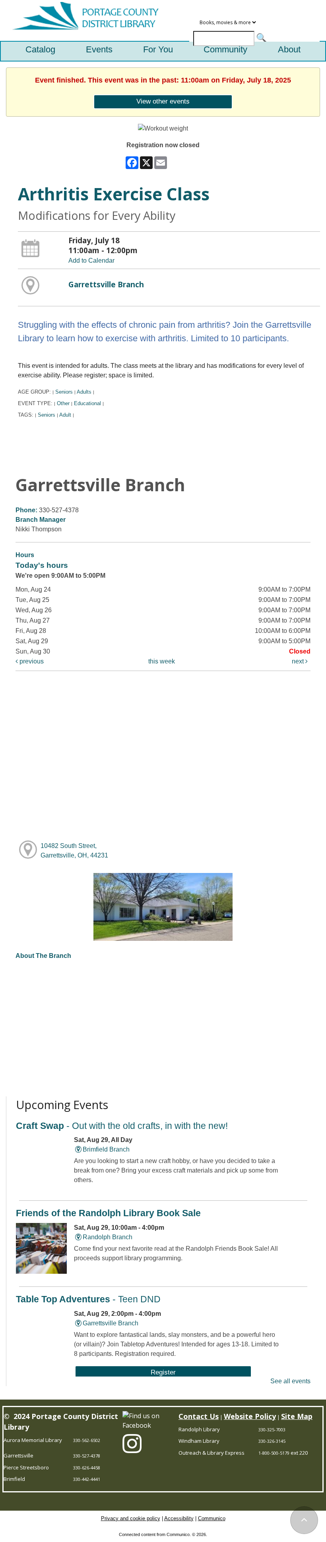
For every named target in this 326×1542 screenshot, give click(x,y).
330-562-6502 (86, 1440)
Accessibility (179, 1518)
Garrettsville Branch (106, 284)
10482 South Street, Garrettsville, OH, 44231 (74, 850)
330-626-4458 (86, 1468)
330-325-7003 (271, 1429)
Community (225, 49)
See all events (290, 1381)
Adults (84, 392)
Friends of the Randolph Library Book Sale (108, 1213)
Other (63, 403)
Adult (65, 415)
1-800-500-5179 (273, 1453)
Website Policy (250, 1416)
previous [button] (31, 661)
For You (158, 49)
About (289, 49)
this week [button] (161, 661)
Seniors (64, 392)
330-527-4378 (86, 1456)
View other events (163, 101)
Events (99, 49)
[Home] (82, 20)
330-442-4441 (86, 1479)
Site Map (296, 1416)
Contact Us (199, 1416)
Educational (87, 403)
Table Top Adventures (88, 1299)
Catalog (40, 49)
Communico (211, 1518)
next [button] (298, 661)
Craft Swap (122, 1126)
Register (163, 1372)
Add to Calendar (91, 260)
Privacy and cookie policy (130, 1518)
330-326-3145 (271, 1441)
